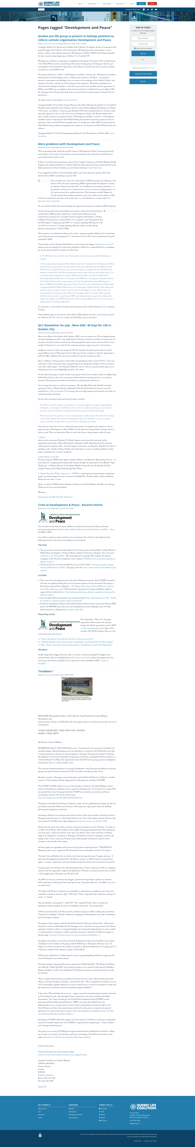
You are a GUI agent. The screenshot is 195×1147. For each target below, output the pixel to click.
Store (132, 4)
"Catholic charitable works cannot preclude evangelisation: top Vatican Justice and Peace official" (77, 642)
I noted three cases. (95, 168)
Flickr (102, 1112)
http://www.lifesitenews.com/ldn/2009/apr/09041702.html (60, 798)
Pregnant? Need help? (143, 74)
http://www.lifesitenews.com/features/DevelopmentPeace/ (68, 1037)
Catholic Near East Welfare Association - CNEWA (59, 473)
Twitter (103, 1115)
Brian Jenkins (47, 148)
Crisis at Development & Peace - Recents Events (70, 505)
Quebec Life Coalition (50, 44)
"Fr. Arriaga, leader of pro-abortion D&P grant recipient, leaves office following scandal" (77, 588)
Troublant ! (45, 671)
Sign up (141, 4)
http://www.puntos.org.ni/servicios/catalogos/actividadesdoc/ (75, 935)
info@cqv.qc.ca (134, 1123)
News (80, 4)
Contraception (73, 1118)
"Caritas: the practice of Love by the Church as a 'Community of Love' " (67, 639)
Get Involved (120, 4)
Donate (152, 4)
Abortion (71, 1109)
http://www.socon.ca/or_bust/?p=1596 (92, 821)
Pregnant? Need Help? (133, 9)
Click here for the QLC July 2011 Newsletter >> (56, 497)
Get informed (107, 4)
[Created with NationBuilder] (40, 1135)
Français (41, 9)
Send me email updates (144, 48)
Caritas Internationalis (90, 628)
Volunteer (41, 1115)
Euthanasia (72, 1112)
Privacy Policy (137, 1141)
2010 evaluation (58, 317)
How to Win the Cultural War (55, 391)
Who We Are (92, 4)
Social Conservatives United (80, 657)
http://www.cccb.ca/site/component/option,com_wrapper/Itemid (62, 1055)
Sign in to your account (151, 1141)
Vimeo (103, 1118)
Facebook (104, 1109)
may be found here (70, 100)
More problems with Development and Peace (69, 144)
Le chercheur (47, 675)
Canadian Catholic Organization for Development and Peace (85, 529)
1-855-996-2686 (134, 1120)
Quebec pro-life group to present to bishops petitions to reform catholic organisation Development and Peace (76, 38)
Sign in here (150, 68)
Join (39, 1112)
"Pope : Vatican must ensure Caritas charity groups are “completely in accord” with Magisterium (75, 645)
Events (40, 1118)
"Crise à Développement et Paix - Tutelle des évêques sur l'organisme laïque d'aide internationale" (78, 600)
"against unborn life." (76, 609)
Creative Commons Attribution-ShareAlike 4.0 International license (134, 1134)
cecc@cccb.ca (49, 1075)
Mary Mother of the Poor (49, 457)
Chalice (104, 307)
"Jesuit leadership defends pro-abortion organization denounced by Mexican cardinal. (77, 594)
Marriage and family (75, 1115)
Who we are (42, 1109)
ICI (45, 1087)
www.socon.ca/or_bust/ (104, 244)
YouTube (104, 1121)
